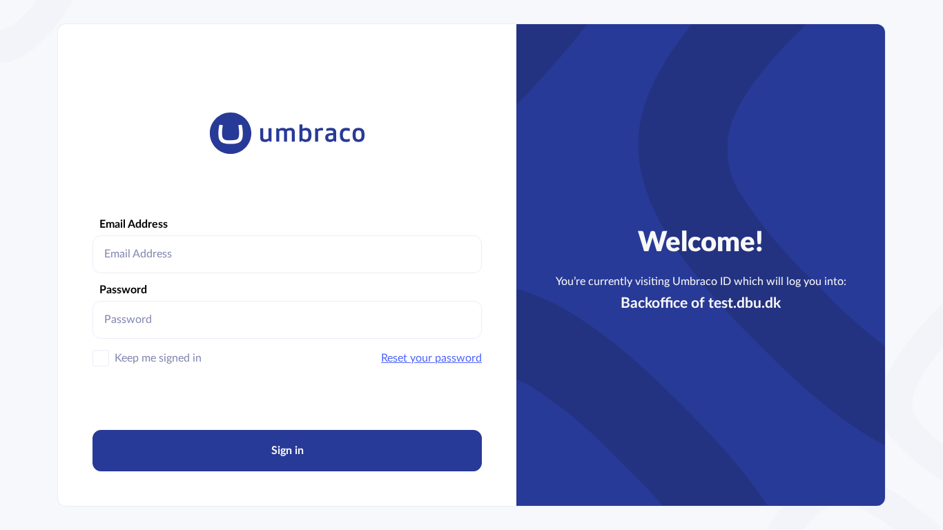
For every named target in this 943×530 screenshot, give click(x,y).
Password (123, 289)
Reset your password (431, 358)
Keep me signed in (158, 358)
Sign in (287, 450)
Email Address (133, 224)
